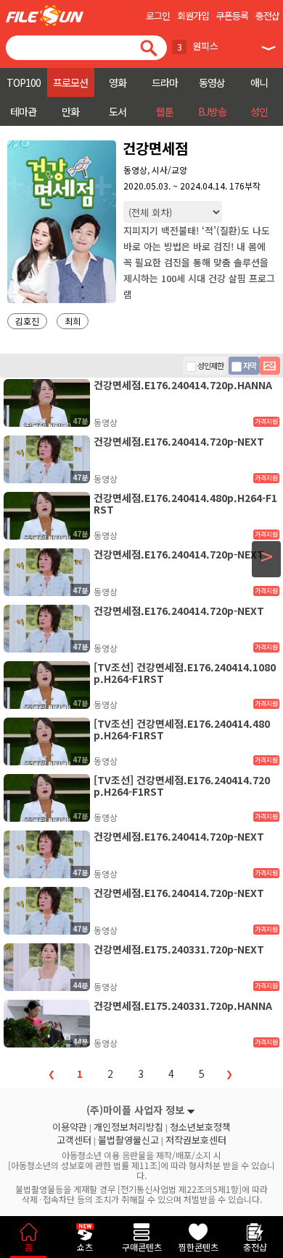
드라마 (165, 82)
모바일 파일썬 (44, 15)
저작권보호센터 (195, 1140)
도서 (117, 111)
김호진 (27, 321)
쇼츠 (85, 1247)
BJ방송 (212, 111)
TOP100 (24, 82)
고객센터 (74, 1140)
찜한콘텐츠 (198, 1247)
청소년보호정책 (200, 1127)
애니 (259, 82)
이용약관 (69, 1127)
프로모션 (70, 82)
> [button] (267, 556)
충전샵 (267, 15)
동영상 (212, 82)
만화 (70, 111)
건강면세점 (155, 147)
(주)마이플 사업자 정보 (135, 1109)
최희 (73, 321)
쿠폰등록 (232, 15)
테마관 (23, 111)
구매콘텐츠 (142, 1247)
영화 (117, 82)
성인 (259, 111)
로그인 (158, 15)
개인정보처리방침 (128, 1127)
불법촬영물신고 (128, 1140)
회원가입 (193, 15)
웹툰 (164, 111)
